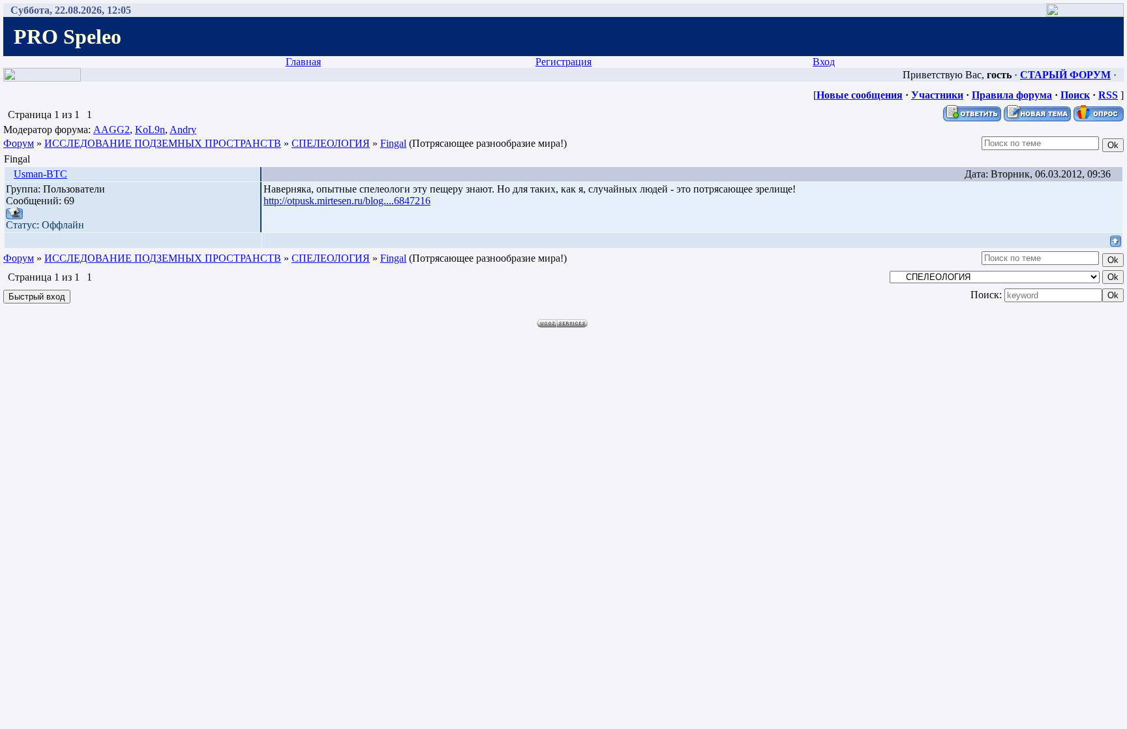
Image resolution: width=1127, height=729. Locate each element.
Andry (183, 129)
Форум (18, 143)
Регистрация (563, 61)
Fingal (393, 143)
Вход (824, 61)
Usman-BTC (40, 173)
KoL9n (150, 129)
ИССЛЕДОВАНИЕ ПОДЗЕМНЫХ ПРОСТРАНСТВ (162, 143)
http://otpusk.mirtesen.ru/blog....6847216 (346, 200)
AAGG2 (111, 129)
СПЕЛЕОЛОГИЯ (331, 143)
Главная (303, 61)
